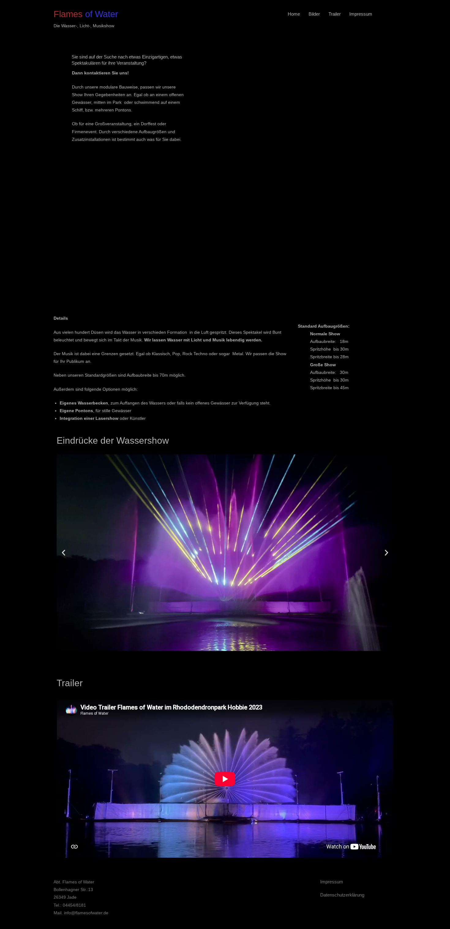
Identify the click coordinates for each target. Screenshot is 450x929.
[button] (63, 553)
